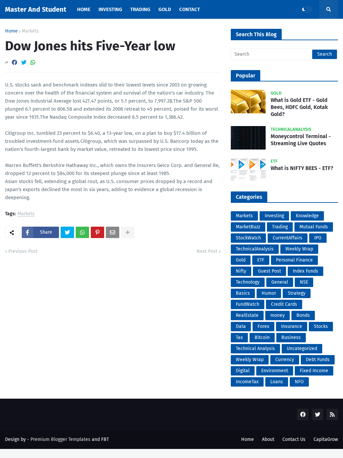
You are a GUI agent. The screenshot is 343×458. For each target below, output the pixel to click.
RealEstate (247, 315)
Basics (243, 293)
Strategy (296, 293)
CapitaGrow (326, 439)
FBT (105, 439)
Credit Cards (284, 304)
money (277, 315)
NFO (299, 382)
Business (291, 337)
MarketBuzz (248, 227)
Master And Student (35, 9)
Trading (280, 227)
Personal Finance (294, 260)
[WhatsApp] (32, 62)
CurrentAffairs (287, 238)
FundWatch (247, 304)
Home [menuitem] (83, 9)
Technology (248, 282)
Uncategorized (302, 348)
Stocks (321, 326)
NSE (304, 282)
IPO (318, 238)
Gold (241, 260)
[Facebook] (14, 62)
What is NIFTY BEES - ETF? (302, 168)
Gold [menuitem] (164, 9)
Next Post (207, 251)
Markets (30, 31)
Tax (239, 337)
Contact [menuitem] (189, 9)
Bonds (303, 315)
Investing (274, 216)
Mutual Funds (313, 227)
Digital (243, 371)
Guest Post (269, 271)
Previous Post (23, 251)
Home (11, 31)
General (279, 282)
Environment (274, 371)
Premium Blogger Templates (60, 439)
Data (241, 326)
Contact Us (293, 439)
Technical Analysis (255, 348)
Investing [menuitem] (110, 9)
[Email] (112, 232)
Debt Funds (318, 359)
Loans (276, 382)
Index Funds (305, 271)
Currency (284, 359)
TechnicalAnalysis (255, 249)
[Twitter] (23, 62)
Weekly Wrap (299, 249)
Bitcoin (262, 337)
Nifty (241, 271)
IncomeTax (247, 382)
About (268, 439)
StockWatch (248, 238)
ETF (260, 260)
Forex (263, 326)
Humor (269, 293)
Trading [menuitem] (140, 9)
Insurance (291, 326)
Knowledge (307, 216)
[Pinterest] (97, 232)
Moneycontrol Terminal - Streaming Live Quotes (301, 140)
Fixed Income (314, 371)
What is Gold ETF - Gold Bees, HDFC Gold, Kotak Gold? (299, 107)
